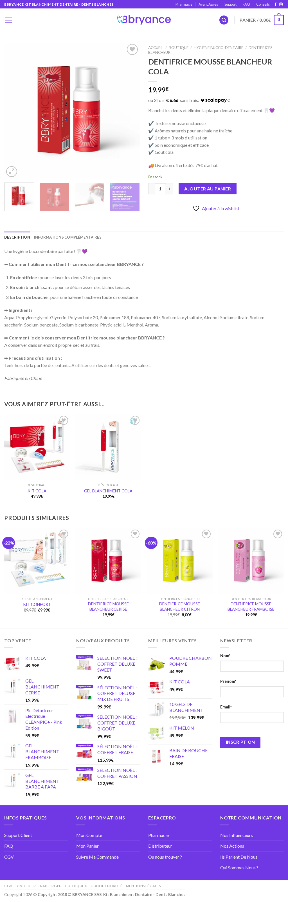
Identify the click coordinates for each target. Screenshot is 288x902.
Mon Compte (89, 835)
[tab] (17, 237)
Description (17, 237)
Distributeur (160, 845)
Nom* (225, 655)
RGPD (56, 886)
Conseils (263, 4)
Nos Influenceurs (236, 835)
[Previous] (14, 110)
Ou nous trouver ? (165, 856)
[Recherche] (223, 20)
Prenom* (228, 681)
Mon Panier (87, 845)
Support (230, 4)
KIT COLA (37, 490)
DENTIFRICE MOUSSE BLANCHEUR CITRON (179, 606)
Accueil (155, 47)
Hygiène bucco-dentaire (218, 47)
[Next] (130, 110)
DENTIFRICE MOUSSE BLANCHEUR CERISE (108, 606)
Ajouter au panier (207, 188)
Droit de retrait (32, 886)
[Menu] (8, 20)
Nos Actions (232, 845)
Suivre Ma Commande (97, 856)
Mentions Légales (143, 886)
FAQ (246, 4)
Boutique (178, 47)
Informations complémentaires (68, 237)
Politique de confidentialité (93, 886)
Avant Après (208, 4)
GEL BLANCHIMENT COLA (108, 490)
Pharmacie (184, 4)
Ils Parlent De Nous (238, 856)
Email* (226, 707)
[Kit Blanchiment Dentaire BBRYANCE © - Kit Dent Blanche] (144, 20)
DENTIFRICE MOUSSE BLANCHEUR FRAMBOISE (251, 606)
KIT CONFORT (37, 604)
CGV (9, 856)
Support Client (18, 835)
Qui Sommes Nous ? (239, 867)
